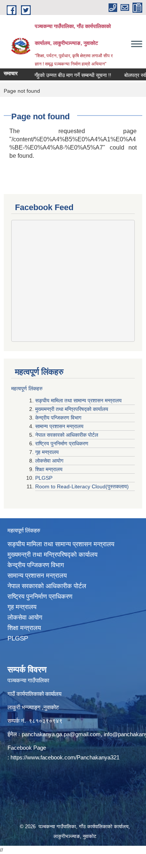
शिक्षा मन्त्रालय (49, 469)
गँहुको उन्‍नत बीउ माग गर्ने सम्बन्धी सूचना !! (68, 75)
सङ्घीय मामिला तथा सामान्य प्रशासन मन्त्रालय (78, 400)
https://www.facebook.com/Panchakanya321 (64, 757)
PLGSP (44, 478)
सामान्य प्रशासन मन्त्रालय (60, 426)
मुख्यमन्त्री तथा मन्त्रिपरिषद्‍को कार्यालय (71, 409)
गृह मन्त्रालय (47, 452)
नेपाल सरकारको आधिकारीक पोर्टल (67, 435)
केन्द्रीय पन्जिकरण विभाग (59, 418)
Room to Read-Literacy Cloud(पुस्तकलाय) (82, 486)
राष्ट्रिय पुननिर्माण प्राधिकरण (62, 443)
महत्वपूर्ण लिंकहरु (27, 388)
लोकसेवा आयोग (50, 461)
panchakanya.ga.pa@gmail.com (61, 734)
